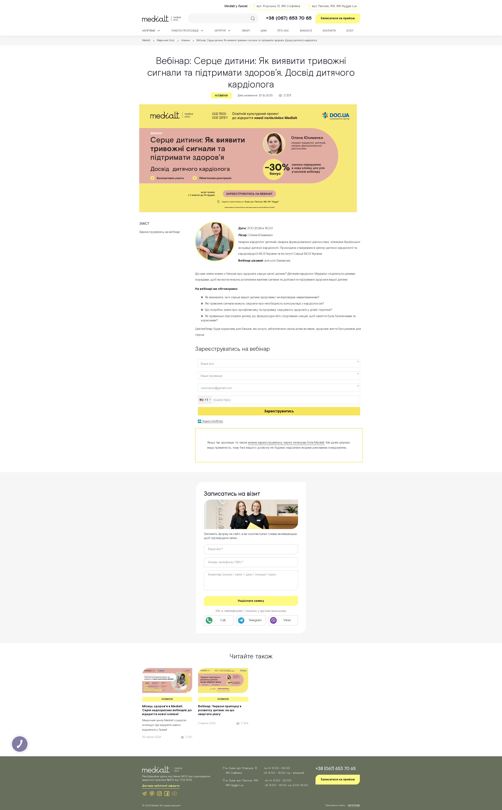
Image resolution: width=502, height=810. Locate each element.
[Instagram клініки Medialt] (159, 793)
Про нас (283, 31)
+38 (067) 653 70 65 (289, 18)
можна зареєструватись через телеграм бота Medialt (286, 443)
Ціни (263, 31)
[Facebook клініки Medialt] (167, 793)
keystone (354, 806)
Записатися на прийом (338, 18)
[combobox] (205, 400)
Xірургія (220, 31)
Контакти (329, 31)
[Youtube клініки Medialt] (174, 793)
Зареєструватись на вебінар (159, 232)
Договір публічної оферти (160, 786)
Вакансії (306, 31)
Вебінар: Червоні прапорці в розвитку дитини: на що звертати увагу (219, 710)
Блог (350, 31)
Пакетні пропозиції (184, 31)
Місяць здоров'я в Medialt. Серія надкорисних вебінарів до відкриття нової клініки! (167, 710)
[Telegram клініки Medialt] (144, 793)
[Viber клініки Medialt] (152, 793)
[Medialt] (161, 18)
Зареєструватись (279, 411)
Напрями (148, 31)
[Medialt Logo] (162, 769)
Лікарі (246, 31)
